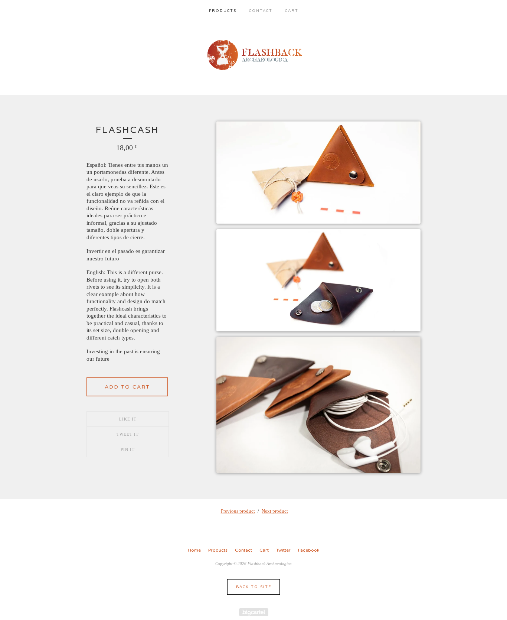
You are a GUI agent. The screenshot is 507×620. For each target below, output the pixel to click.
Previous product (238, 511)
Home (194, 550)
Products (222, 11)
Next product (275, 511)
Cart (291, 11)
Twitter (283, 550)
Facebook (308, 550)
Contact (260, 11)
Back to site (253, 587)
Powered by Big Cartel (253, 612)
